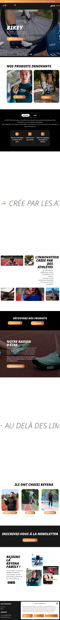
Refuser (39, 616)
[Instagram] (11, 582)
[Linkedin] (14, 582)
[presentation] (24, 517)
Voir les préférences (51, 616)
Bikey (2, 609)
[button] (57, 603)
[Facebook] (9, 582)
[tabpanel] (11, 502)
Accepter (27, 616)
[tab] (25, 115)
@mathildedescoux (51, 513)
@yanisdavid (30, 513)
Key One (3, 607)
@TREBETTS (10, 513)
